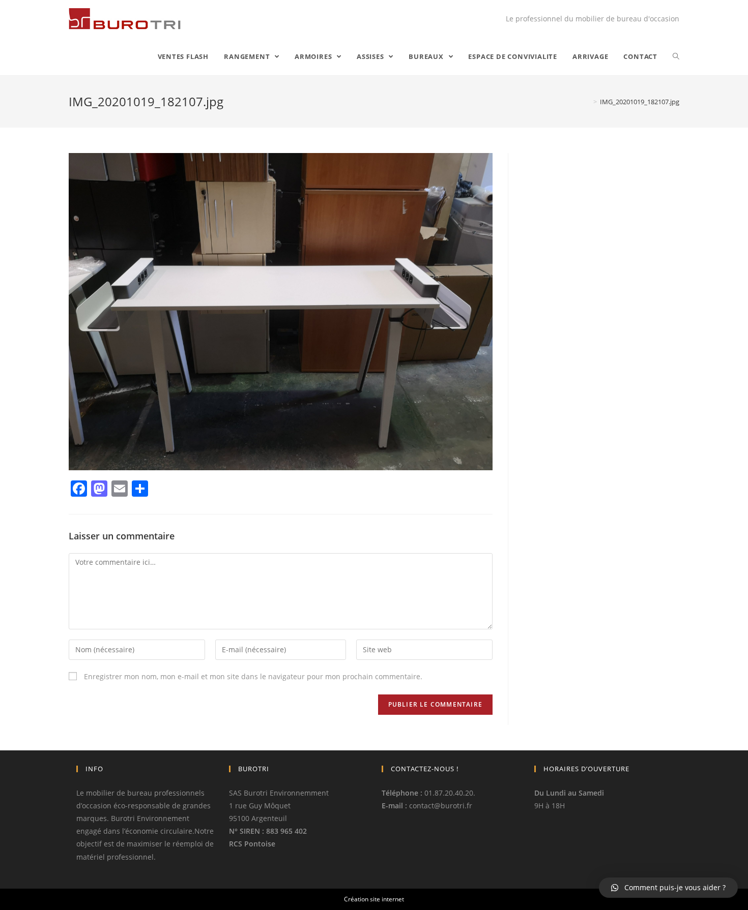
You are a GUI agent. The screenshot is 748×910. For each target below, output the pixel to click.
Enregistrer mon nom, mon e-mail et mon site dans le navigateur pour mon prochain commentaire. (253, 676)
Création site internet (374, 899)
